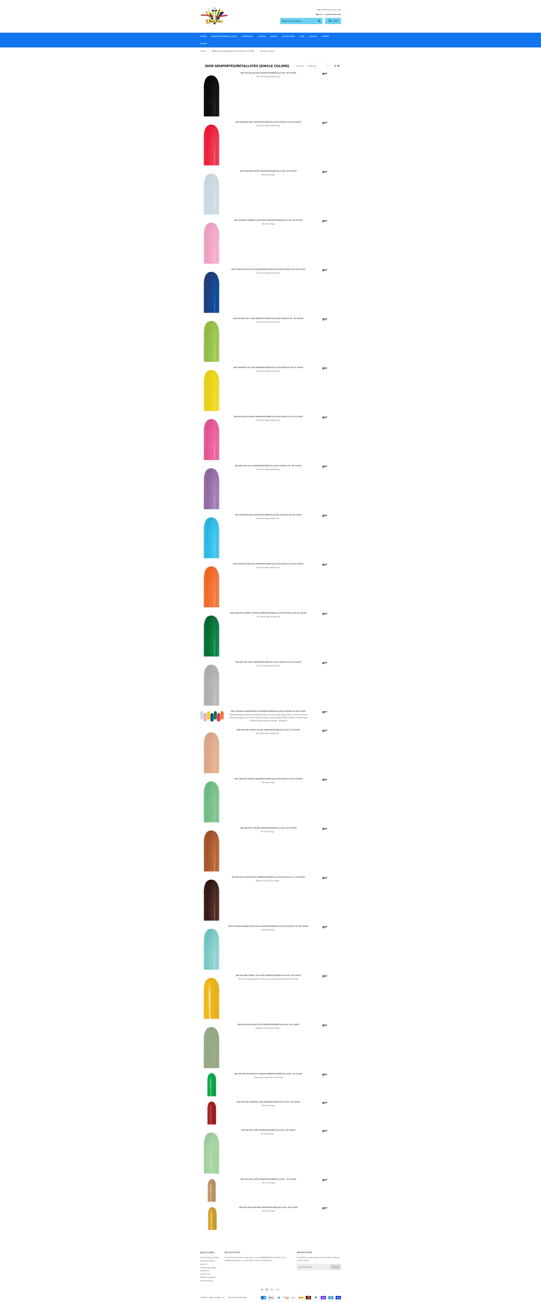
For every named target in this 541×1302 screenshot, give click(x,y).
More (203, 43)
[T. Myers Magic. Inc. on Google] (272, 1290)
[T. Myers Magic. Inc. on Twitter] (262, 1290)
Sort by (300, 66)
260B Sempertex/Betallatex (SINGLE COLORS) (233, 51)
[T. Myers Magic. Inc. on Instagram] (277, 1290)
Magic (273, 36)
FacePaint (247, 36)
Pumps (325, 36)
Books (313, 36)
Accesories (288, 36)
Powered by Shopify (237, 1297)
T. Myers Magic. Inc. (216, 1297)
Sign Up (335, 1267)
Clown (262, 36)
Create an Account (333, 14)
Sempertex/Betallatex (224, 36)
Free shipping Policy (209, 1257)
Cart (335, 21)
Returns (203, 1264)
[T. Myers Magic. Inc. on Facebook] (266, 1290)
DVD (302, 36)
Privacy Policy (206, 1280)
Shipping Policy (207, 1261)
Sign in (319, 14)
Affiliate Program (208, 1277)
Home (203, 36)
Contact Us (205, 1274)
